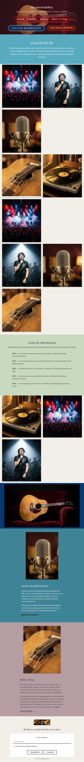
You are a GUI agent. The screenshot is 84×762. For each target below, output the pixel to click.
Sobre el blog (59, 19)
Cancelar (50, 752)
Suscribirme (35, 752)
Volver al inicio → (27, 711)
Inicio (20, 19)
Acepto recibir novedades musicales (26, 746)
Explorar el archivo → (30, 615)
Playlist (32, 19)
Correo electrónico (42, 737)
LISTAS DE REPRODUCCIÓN (26, 28)
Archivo (44, 19)
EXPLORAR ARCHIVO (61, 28)
